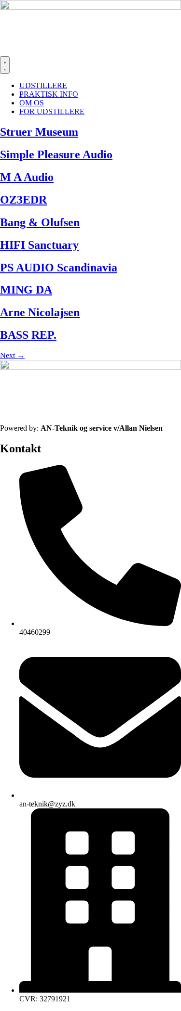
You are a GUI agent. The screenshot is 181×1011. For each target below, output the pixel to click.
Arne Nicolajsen (40, 312)
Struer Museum (39, 132)
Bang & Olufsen (40, 222)
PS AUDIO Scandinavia (58, 267)
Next (12, 355)
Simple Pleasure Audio (56, 154)
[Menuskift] (5, 65)
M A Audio (27, 177)
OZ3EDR (23, 199)
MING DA (26, 289)
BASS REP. (28, 335)
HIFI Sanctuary (39, 245)
